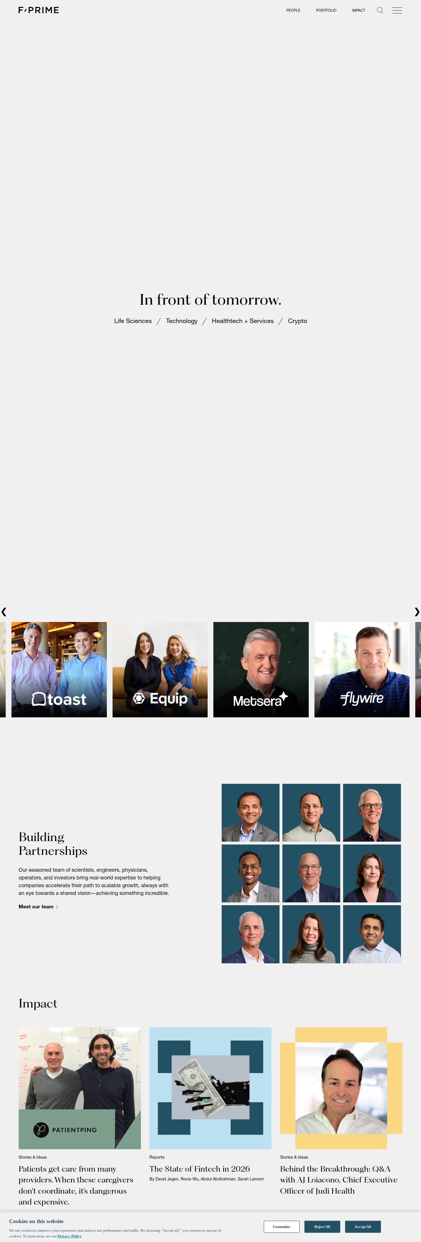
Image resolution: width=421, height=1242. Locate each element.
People (293, 11)
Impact (358, 11)
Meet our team (36, 920)
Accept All (363, 1227)
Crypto (297, 328)
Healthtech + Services (243, 328)
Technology (182, 328)
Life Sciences (133, 328)
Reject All (322, 1227)
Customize (281, 1227)
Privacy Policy (70, 1236)
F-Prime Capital (39, 10)
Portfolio (326, 11)
